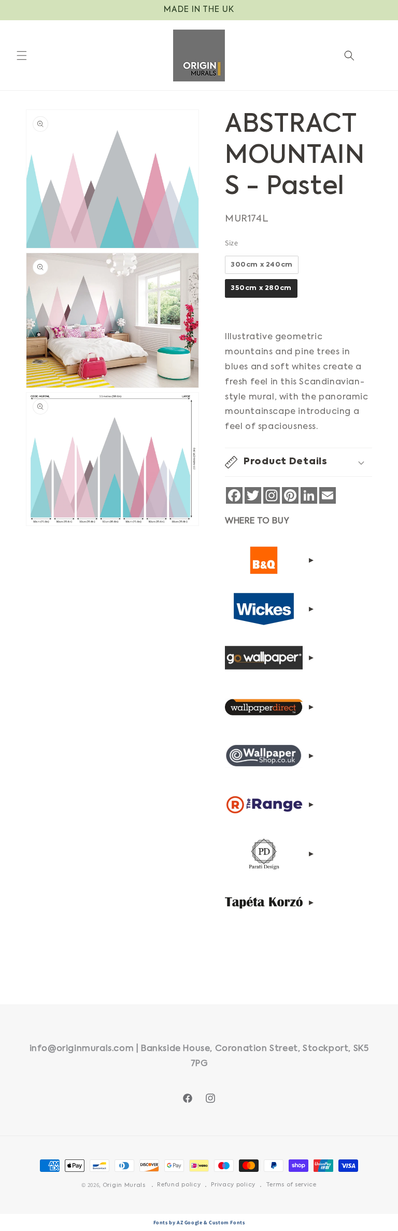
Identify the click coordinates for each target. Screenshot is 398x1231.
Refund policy (179, 1185)
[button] (21, 55)
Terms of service (291, 1185)
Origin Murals (124, 1185)
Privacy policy (233, 1185)
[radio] (261, 265)
